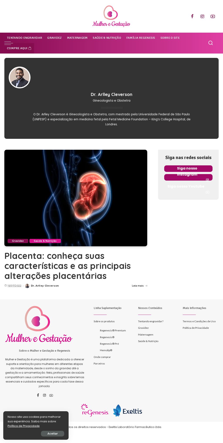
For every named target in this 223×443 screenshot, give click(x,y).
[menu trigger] (10, 43)
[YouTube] (212, 16)
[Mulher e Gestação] (111, 16)
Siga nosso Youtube (185, 186)
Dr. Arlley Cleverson (45, 285)
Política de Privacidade (24, 426)
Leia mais (138, 285)
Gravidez (18, 240)
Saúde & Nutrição (45, 240)
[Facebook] (192, 16)
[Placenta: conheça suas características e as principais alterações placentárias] (75, 198)
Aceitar (52, 433)
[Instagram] (202, 16)
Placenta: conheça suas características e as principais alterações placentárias (67, 265)
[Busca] (210, 43)
